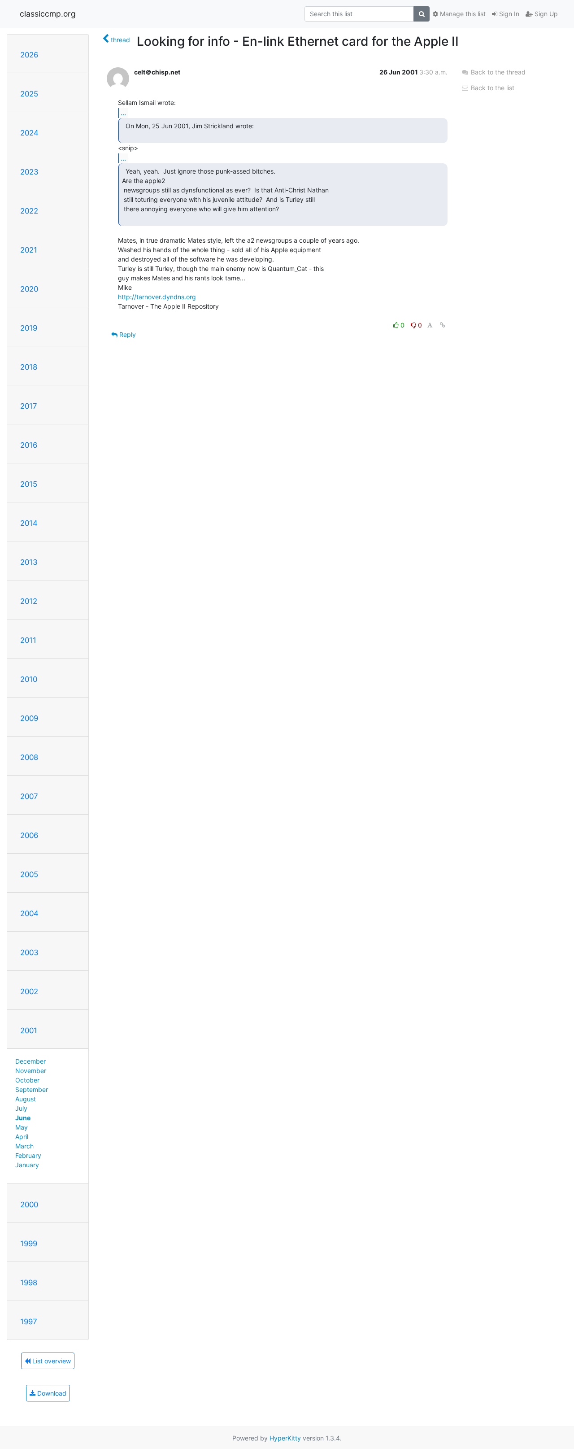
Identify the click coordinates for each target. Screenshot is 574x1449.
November (30, 1070)
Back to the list (491, 88)
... (123, 112)
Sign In (508, 13)
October (27, 1080)
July (21, 1108)
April (21, 1136)
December (30, 1061)
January (27, 1165)
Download (50, 1393)
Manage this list (462, 13)
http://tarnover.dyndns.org (157, 297)
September (31, 1089)
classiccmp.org (48, 13)
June (22, 1118)
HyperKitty (285, 1438)
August (25, 1099)
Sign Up (545, 13)
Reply (126, 334)
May (21, 1127)
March (24, 1146)
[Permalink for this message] (443, 325)
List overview (50, 1361)
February (28, 1155)
